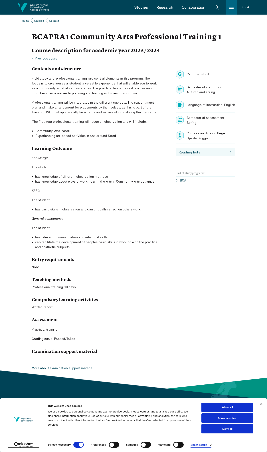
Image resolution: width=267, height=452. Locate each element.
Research (165, 7)
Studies (141, 7)
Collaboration (193, 7)
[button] (217, 7)
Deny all (227, 428)
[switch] (114, 445)
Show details (199, 444)
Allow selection (227, 418)
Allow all (227, 407)
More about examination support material (62, 368)
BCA (183, 180)
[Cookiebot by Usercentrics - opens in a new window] (23, 445)
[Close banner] (261, 404)
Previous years (46, 58)
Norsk (246, 7)
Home (25, 20)
